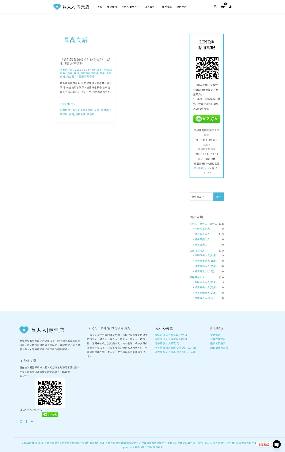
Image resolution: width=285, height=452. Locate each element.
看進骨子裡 (66, 69)
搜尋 (218, 196)
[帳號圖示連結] (230, 6)
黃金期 (70, 76)
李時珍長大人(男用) (206, 282)
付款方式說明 (217, 339)
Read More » (67, 104)
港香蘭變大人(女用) (206, 266)
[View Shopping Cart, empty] (223, 7)
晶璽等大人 (201, 244)
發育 (76, 73)
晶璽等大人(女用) (204, 271)
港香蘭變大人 (202, 239)
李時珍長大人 (202, 228)
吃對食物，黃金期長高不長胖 (76, 110)
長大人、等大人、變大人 (203, 224)
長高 (102, 73)
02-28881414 (201, 168)
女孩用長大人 (197, 250)
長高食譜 (81, 114)
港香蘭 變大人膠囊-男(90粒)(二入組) (175, 347)
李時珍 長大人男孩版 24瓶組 (171, 339)
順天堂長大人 (202, 234)
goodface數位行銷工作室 (137, 447)
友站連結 (215, 335)
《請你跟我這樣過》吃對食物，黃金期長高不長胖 (85, 61)
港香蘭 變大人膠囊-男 (167, 343)
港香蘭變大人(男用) (206, 292)
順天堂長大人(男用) (206, 287)
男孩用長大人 (197, 277)
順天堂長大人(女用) (206, 260)
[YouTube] (32, 421)
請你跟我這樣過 (89, 73)
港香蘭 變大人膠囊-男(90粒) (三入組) (176, 352)
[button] (138, 6)
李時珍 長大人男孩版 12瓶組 (171, 335)
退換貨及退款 (217, 343)
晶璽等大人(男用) (204, 298)
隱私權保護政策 (219, 347)
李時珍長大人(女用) (206, 255)
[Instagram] (20, 421)
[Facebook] (26, 421)
